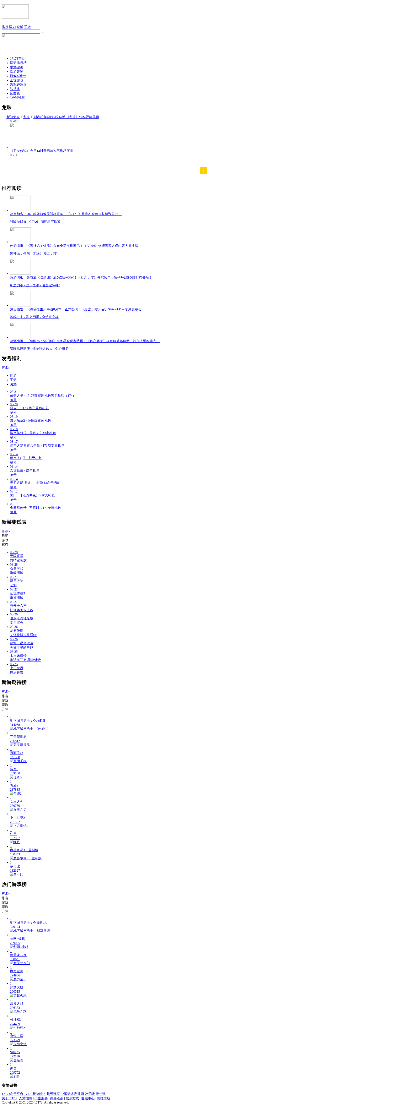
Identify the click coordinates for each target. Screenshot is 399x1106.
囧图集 (15, 93)
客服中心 (88, 1098)
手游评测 (16, 67)
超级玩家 (53, 1094)
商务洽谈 (56, 1098)
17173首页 (17, 58)
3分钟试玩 (17, 97)
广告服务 (41, 1098)
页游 (13, 384)
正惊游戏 (16, 80)
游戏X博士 (18, 76)
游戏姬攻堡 (18, 84)
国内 (12, 27)
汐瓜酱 (15, 89)
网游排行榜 (18, 63)
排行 (5, 27)
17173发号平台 (12, 1094)
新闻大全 (13, 117)
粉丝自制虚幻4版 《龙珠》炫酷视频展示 (69, 117)
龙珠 (26, 117)
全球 (20, 27)
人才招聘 (25, 1098)
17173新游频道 (35, 1094)
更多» (6, 368)
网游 (13, 375)
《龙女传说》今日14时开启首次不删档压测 (41, 151)
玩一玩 (101, 1094)
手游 (27, 27)
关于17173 (9, 1098)
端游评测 (16, 71)
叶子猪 (90, 1094)
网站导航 (103, 1098)
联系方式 (72, 1098)
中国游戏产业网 (72, 1094)
